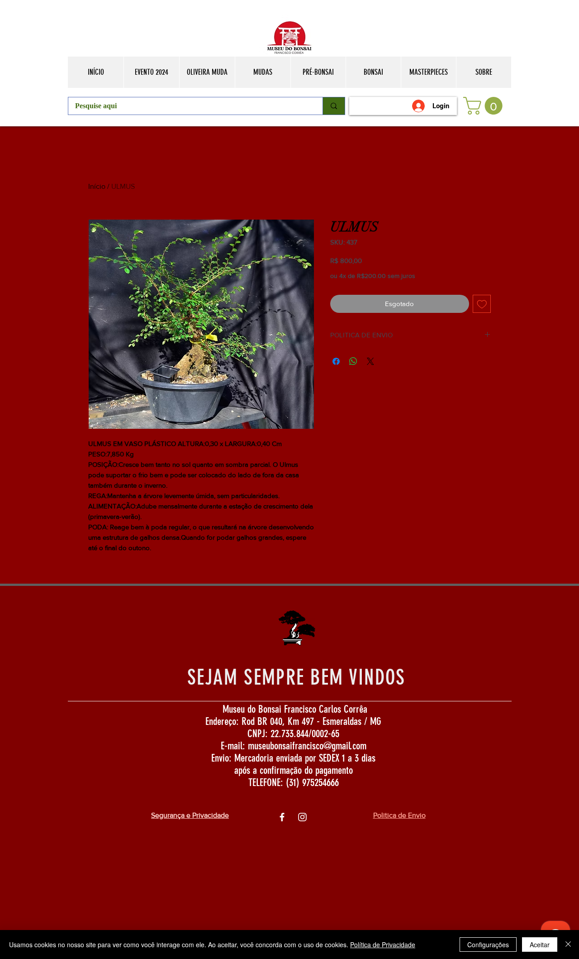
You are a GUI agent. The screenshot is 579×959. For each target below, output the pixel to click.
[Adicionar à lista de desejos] (482, 304)
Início (96, 186)
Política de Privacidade (382, 944)
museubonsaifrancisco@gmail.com (307, 746)
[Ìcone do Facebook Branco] (282, 817)
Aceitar (540, 944)
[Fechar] (568, 944)
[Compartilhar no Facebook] (336, 361)
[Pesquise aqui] (334, 106)
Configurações (488, 944)
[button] (485, 106)
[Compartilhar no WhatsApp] (353, 361)
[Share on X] (370, 361)
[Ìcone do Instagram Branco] (302, 817)
